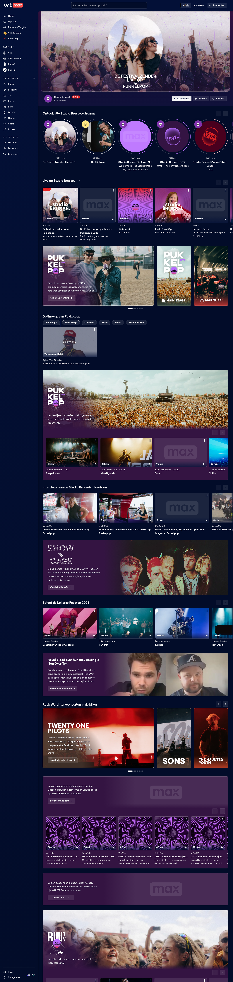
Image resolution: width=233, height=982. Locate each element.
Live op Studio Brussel (59, 180)
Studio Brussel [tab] (136, 322)
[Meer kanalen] (34, 47)
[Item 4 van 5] (140, 308)
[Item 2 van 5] (134, 308)
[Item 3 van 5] (137, 308)
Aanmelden (218, 5)
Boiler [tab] (118, 322)
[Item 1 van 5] (130, 308)
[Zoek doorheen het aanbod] (34, 78)
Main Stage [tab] (71, 322)
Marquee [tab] (89, 322)
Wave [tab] (105, 322)
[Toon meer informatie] (75, 190)
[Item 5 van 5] (142, 308)
